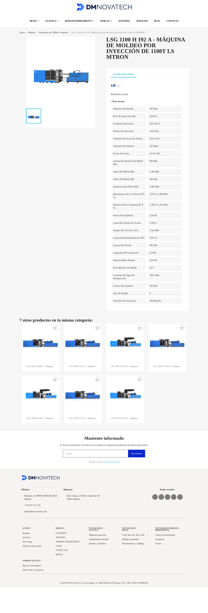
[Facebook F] (173, 497)
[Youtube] (161, 497)
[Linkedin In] (155, 497)
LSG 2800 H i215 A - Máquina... (83, 366)
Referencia (116, 94)
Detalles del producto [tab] (123, 74)
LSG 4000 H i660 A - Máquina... (40, 366)
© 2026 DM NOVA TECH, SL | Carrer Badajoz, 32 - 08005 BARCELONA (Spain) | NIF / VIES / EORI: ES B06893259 (104, 583)
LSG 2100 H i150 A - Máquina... (125, 418)
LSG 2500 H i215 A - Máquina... (83, 418)
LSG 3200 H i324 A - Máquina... (167, 366)
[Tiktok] (180, 497)
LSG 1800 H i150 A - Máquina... (125, 366)
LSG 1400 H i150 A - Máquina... (40, 418)
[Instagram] (167, 497)
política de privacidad (111, 462)
